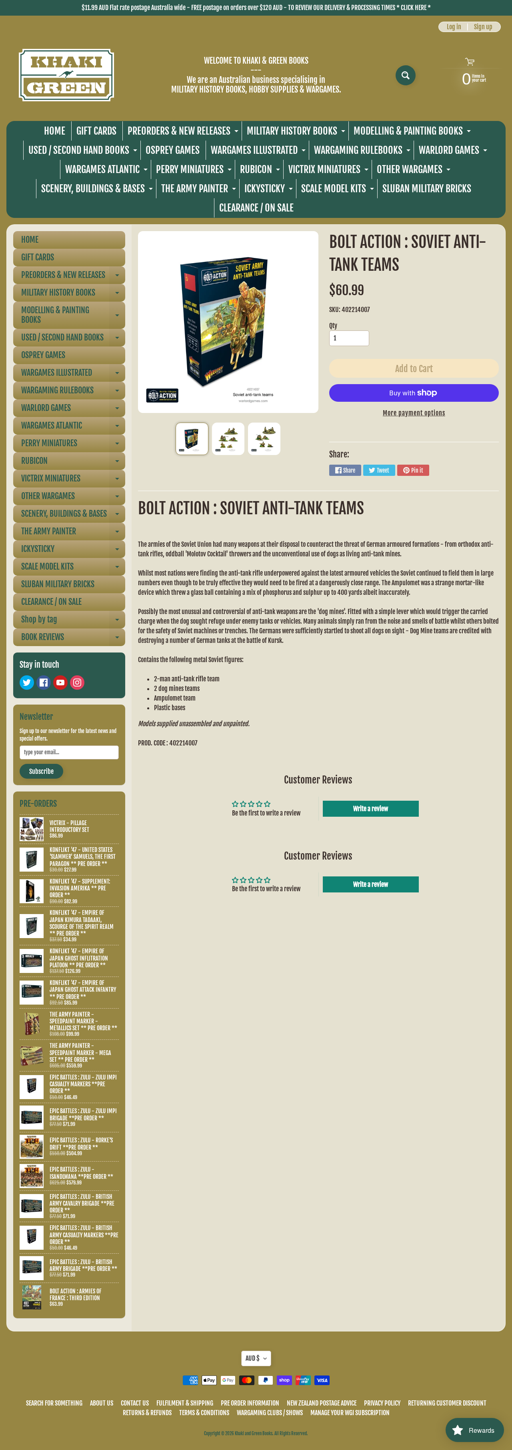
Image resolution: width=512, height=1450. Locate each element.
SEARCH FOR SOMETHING (54, 1403)
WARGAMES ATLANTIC (107, 171)
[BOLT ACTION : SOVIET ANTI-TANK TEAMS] (192, 439)
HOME (54, 131)
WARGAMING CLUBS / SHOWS (270, 1413)
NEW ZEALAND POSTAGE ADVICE (321, 1403)
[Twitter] (27, 682)
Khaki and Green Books (253, 1433)
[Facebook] (43, 682)
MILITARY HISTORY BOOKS (297, 133)
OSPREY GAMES (173, 150)
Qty (333, 326)
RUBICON (261, 171)
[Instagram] (77, 682)
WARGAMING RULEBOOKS (363, 152)
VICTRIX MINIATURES (329, 171)
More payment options (414, 413)
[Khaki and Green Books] (66, 75)
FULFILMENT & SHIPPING (184, 1403)
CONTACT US (135, 1403)
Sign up (483, 27)
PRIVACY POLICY (382, 1403)
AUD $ (253, 1358)
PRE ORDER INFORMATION (250, 1403)
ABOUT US (101, 1403)
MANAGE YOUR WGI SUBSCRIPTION (350, 1413)
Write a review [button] (370, 809)
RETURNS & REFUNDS (147, 1413)
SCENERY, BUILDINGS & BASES (98, 190)
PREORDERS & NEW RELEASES (184, 133)
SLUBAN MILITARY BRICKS (426, 189)
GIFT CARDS (96, 131)
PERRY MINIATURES (195, 171)
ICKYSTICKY (269, 190)
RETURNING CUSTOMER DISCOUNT (447, 1403)
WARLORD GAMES (454, 152)
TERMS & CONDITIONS (204, 1413)
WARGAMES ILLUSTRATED (259, 152)
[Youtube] (60, 682)
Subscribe (41, 771)
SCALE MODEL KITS (338, 190)
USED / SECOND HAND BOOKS (83, 152)
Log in (454, 27)
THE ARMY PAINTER (199, 190)
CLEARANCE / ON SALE (256, 208)
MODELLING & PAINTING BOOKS (413, 133)
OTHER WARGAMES (414, 171)
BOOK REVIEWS (73, 639)
